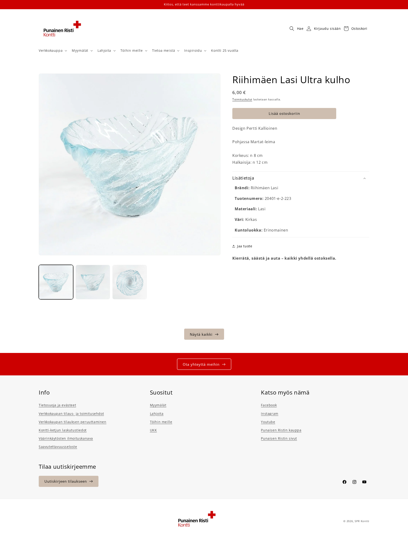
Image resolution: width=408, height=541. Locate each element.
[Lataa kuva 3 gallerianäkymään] (129, 282)
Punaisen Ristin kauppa (281, 430)
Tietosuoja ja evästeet (57, 405)
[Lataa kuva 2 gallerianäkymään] (93, 282)
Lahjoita (157, 413)
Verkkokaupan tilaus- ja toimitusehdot (71, 413)
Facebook (269, 405)
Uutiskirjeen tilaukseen (65, 481)
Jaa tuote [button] (244, 246)
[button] (52, 51)
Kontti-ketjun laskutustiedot (63, 430)
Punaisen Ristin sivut (279, 438)
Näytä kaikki (201, 334)
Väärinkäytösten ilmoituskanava (66, 438)
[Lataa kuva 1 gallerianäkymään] (56, 282)
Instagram (269, 413)
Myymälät (158, 405)
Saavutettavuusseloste (58, 446)
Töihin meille (161, 422)
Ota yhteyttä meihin (201, 364)
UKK (153, 430)
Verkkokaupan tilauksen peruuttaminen (72, 422)
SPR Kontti (362, 521)
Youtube (268, 422)
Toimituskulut (242, 99)
